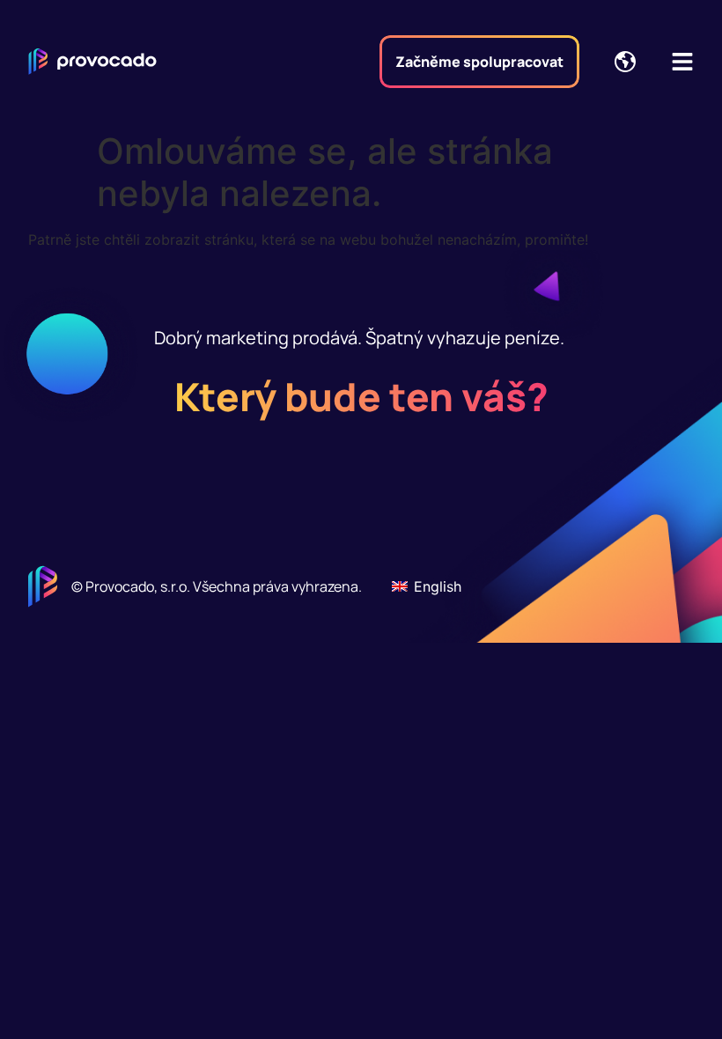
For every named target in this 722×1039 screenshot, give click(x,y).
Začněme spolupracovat (479, 61)
